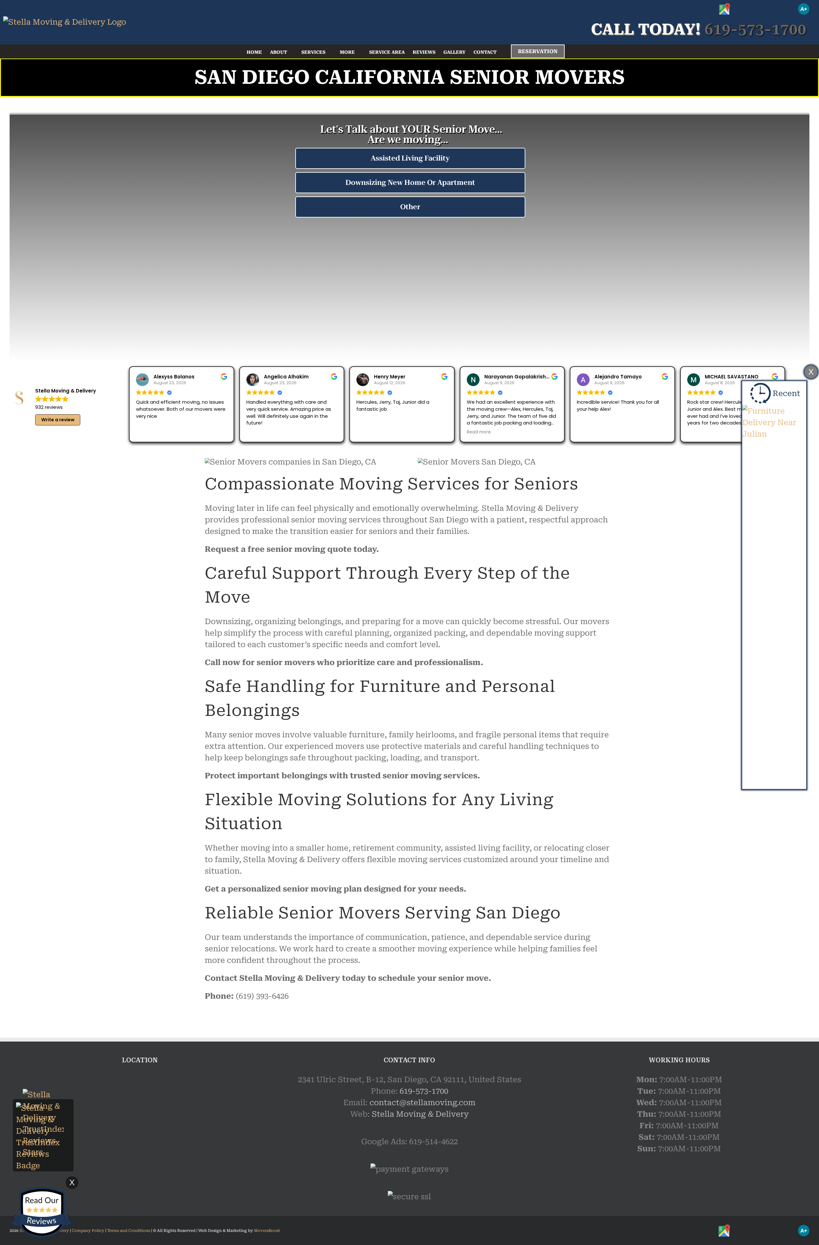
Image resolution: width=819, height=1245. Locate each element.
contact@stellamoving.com (422, 1102)
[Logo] (64, 22)
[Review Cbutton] (42, 1212)
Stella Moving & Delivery (420, 1114)
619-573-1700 (424, 1091)
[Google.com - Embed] (140, 1122)
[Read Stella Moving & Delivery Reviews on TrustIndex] (43, 1108)
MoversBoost (267, 1230)
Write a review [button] (58, 419)
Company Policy (87, 1230)
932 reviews (49, 407)
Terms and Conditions (128, 1230)
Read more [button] (479, 432)
